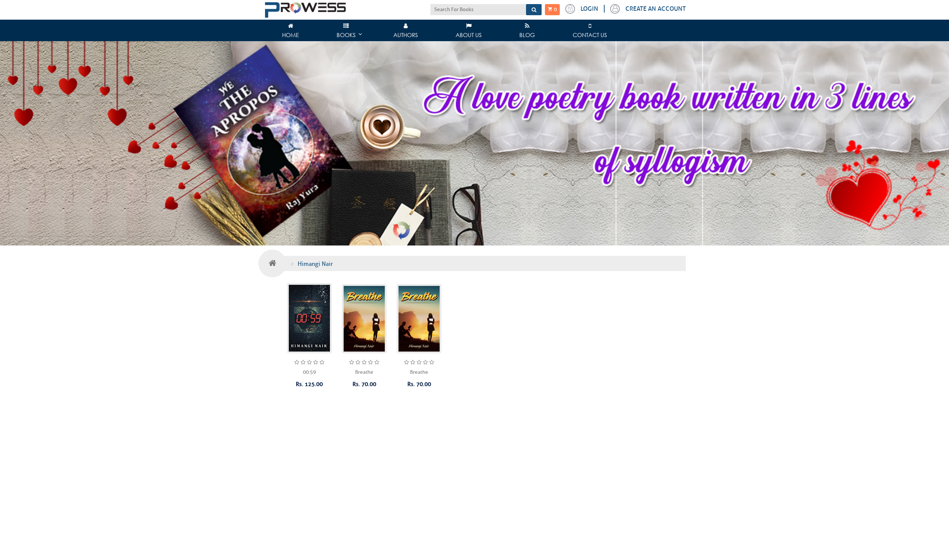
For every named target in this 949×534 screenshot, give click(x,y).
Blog (527, 35)
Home (290, 35)
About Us (469, 35)
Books (346, 35)
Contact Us (590, 35)
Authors (405, 35)
